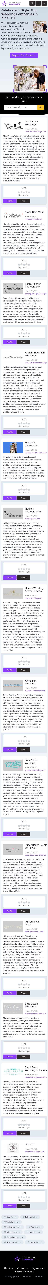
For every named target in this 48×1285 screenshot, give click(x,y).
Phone (23, 201)
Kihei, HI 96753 (31, 129)
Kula (11, 1217)
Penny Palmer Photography (33, 285)
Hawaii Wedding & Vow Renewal (34, 589)
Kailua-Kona (14, 1237)
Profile (10, 201)
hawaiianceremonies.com (36, 452)
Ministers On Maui (32, 923)
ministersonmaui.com (34, 931)
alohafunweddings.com (35, 691)
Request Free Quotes (23, 55)
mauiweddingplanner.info (36, 1077)
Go (40, 107)
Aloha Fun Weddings (30, 682)
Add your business (24, 1271)
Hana (34, 1232)
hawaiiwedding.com (33, 598)
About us (8, 1268)
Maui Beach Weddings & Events (36, 1069)
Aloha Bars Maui (34, 212)
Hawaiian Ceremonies (32, 444)
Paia (35, 1227)
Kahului (31, 1217)
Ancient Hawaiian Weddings (35, 354)
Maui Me (30, 1144)
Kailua (36, 1242)
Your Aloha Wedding (31, 761)
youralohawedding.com (35, 770)
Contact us (22, 1268)
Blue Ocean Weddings (31, 1005)
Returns (27, 1276)
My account (38, 1268)
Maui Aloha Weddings (31, 123)
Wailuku (12, 1222)
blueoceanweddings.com (35, 1013)
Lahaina (13, 1232)
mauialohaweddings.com (35, 131)
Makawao (13, 1227)
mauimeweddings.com (34, 1151)
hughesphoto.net (32, 519)
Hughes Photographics (33, 510)
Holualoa (13, 1242)
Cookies (39, 1276)
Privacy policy (12, 1276)
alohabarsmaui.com (33, 219)
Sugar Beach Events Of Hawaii (36, 846)
